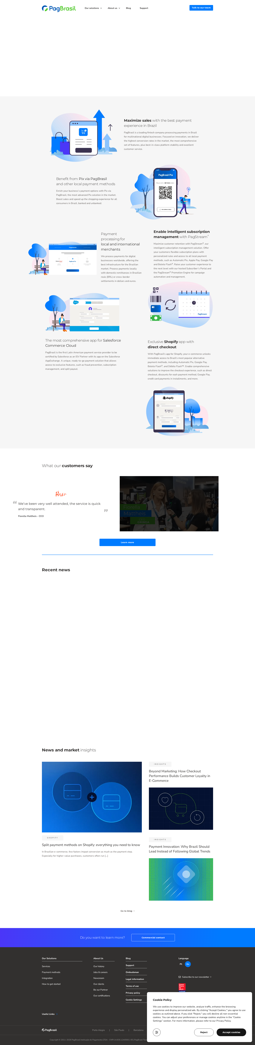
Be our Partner (100, 989)
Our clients (98, 984)
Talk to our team (201, 7)
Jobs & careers (100, 972)
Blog (128, 8)
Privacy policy (133, 992)
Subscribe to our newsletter (196, 976)
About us (112, 8)
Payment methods (51, 972)
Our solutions (92, 8)
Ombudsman (132, 972)
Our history (98, 966)
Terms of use (132, 986)
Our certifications (101, 995)
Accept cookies (231, 1032)
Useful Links (48, 1014)
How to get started (51, 984)
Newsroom (98, 978)
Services (46, 966)
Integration (47, 978)
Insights (160, 764)
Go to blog (127, 911)
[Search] (184, 7)
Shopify (52, 838)
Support (144, 8)
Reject (204, 1032)
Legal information (135, 979)
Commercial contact (153, 937)
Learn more (127, 542)
